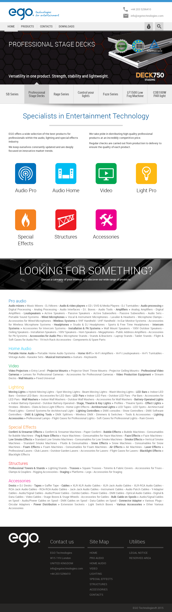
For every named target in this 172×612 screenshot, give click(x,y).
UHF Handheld (106, 321)
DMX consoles (111, 410)
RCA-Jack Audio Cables (23, 489)
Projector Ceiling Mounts (124, 370)
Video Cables (34, 497)
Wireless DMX (84, 414)
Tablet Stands (143, 336)
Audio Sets (155, 313)
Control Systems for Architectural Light (50, 410)
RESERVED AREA (140, 558)
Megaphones (106, 332)
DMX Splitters (64, 414)
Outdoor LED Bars (27, 395)
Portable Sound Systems (24, 317)
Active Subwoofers (105, 313)
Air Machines (134, 447)
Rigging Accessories (45, 472)
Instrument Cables (112, 489)
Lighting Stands (57, 468)
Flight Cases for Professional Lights (73, 418)
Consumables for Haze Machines (102, 435)
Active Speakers (54, 313)
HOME (11, 26)
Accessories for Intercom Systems (44, 328)
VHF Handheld (86, 321)
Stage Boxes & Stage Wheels (61, 497)
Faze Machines (152, 435)
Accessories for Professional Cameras (89, 374)
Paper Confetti (92, 432)
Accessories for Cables (95, 497)
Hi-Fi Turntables (152, 353)
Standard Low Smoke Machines (54, 439)
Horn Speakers (87, 332)
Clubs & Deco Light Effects (48, 407)
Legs (88, 472)
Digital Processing (20, 309)
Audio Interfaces (70, 309)
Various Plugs (153, 500)
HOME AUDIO (98, 563)
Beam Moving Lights (94, 392)
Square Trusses (91, 468)
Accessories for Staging (108, 472)
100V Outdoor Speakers (147, 328)
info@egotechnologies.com (147, 16)
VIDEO (94, 568)
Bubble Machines (134, 432)
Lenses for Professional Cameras (43, 374)
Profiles (118, 403)
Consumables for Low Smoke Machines (98, 439)
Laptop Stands (123, 336)
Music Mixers (35, 305)
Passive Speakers (79, 313)
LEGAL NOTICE (138, 553)
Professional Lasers (20, 451)
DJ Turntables (129, 305)
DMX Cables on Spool (74, 500)
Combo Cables (80, 493)
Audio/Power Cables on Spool (40, 500)
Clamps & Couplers (20, 472)
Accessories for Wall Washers (114, 399)
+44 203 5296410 (141, 9)
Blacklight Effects (19, 454)
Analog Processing (45, 309)
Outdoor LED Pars (119, 395)
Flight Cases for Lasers (124, 451)
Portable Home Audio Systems (57, 353)
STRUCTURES (98, 584)
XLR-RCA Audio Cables (148, 485)
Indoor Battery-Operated (25, 403)
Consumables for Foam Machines (86, 447)
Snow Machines (122, 443)
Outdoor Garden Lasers (64, 451)
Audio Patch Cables (137, 489)
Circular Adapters (19, 504)
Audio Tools (105, 309)
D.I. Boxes (89, 309)
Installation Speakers (43, 332)
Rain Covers (146, 418)
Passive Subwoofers (132, 313)
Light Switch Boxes (100, 504)
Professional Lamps (38, 418)
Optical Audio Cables (138, 493)
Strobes (13, 407)
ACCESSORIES (99, 589)
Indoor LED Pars (96, 395)
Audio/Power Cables (57, 493)
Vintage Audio (17, 357)
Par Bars (137, 395)
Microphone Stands (75, 336)
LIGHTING (96, 574)
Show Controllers (133, 410)
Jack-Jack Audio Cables (84, 489)
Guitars (77, 357)
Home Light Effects (77, 407)
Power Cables (99, 493)
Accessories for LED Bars (55, 395)
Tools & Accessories (138, 414)
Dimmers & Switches (109, 414)
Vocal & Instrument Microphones (88, 317)
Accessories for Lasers (94, 451)
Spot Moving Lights (68, 392)
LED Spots (139, 407)
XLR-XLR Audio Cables (86, 485)
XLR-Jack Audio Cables (117, 485)
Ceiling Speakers (19, 332)
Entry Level (38, 370)
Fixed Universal (45, 378)
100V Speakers (67, 332)
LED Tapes (124, 407)
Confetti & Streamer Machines (63, 432)
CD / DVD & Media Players (104, 305)
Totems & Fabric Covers (118, 468)
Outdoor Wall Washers (81, 399)
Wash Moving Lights (121, 392)
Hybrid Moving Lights (41, 392)
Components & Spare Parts (89, 339)
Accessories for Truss (148, 468)
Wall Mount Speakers (117, 328)
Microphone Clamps (150, 317)
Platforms (77, 472)
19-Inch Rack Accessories (55, 339)
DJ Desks (25, 485)
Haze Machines (71, 435)
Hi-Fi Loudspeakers (127, 353)
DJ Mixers (51, 305)
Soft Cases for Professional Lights (117, 418)
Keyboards (90, 357)
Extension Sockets (73, 504)
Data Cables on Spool (103, 500)
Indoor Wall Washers (53, 399)
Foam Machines (53, 447)
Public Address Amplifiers (131, 332)
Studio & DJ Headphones (89, 324)
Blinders (25, 407)
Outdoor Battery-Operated (58, 403)
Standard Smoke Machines (40, 443)
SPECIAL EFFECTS (101, 579)
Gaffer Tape (52, 485)
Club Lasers (41, 451)
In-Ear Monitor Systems (131, 321)
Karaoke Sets (35, 357)
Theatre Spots (134, 403)
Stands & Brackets (101, 336)
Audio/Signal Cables (31, 493)
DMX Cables (116, 493)
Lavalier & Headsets (123, 317)
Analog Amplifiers (141, 309)
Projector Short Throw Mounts (89, 370)
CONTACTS (46, 26)
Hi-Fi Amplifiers (104, 353)
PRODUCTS (27, 26)
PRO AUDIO (97, 558)
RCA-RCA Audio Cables (53, 489)
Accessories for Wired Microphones (30, 321)
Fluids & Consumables (74, 443)
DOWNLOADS (66, 26)
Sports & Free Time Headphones (128, 324)
